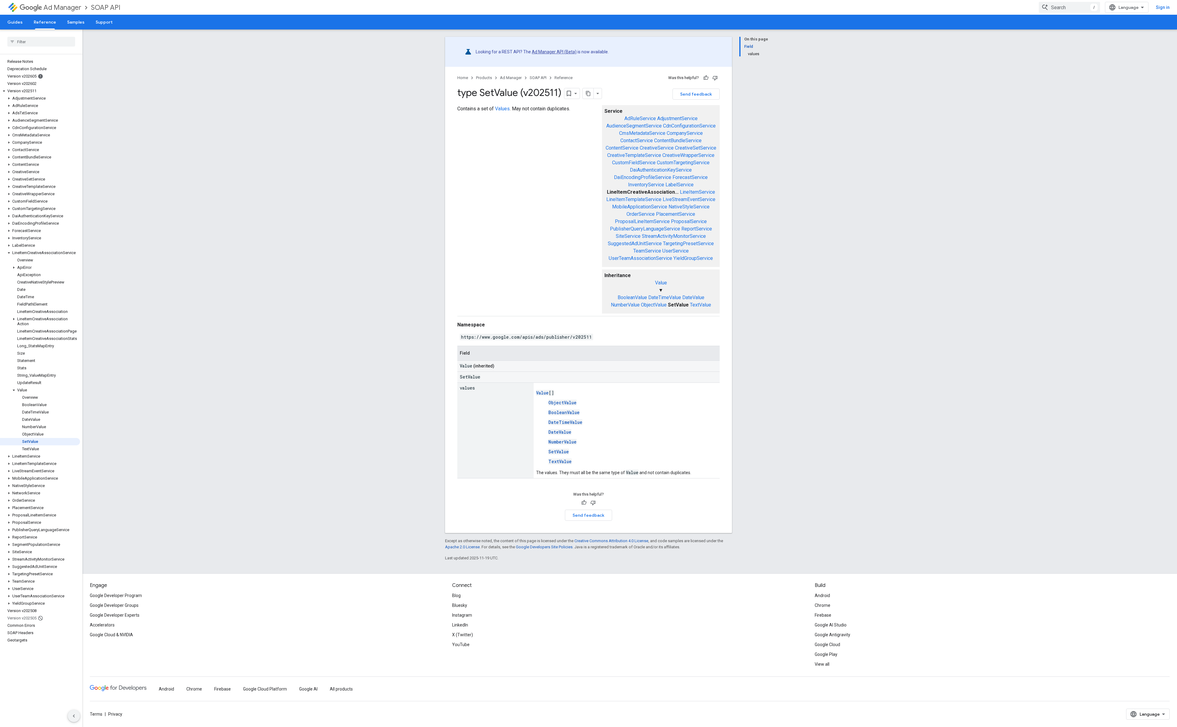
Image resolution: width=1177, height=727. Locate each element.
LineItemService (697, 192)
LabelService (679, 185)
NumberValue (625, 305)
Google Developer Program (116, 595)
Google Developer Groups (114, 605)
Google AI (308, 689)
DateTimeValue (664, 297)
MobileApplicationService (639, 207)
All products (341, 689)
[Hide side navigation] (74, 716)
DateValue (693, 297)
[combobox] (1069, 7)
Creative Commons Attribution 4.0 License (611, 541)
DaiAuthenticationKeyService (661, 170)
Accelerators (102, 624)
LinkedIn (460, 624)
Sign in (1163, 7)
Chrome (822, 605)
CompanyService (685, 133)
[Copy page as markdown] (588, 93)
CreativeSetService (695, 148)
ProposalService (689, 221)
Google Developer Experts (114, 615)
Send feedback (696, 94)
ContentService (622, 148)
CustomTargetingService (683, 163)
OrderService (641, 214)
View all (822, 664)
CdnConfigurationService (689, 126)
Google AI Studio (831, 624)
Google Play (826, 654)
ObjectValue (654, 305)
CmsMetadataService (642, 133)
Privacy (115, 714)
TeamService (647, 251)
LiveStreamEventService (689, 199)
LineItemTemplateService (633, 199)
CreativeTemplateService (634, 155)
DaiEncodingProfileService (642, 177)
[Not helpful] (715, 77)
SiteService (628, 236)
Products (484, 77)
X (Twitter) (462, 634)
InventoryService (646, 185)
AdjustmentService (677, 118)
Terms (96, 714)
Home (462, 77)
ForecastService (690, 177)
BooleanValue (632, 297)
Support (104, 22)
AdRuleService (640, 118)
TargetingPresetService (688, 243)
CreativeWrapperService (688, 155)
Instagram (462, 615)
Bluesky (459, 605)
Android (822, 595)
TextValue (700, 305)
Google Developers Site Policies (544, 547)
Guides (15, 22)
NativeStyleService (689, 207)
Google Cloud (827, 644)
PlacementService (675, 214)
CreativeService (657, 148)
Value (661, 283)
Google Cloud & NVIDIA (111, 634)
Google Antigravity (832, 634)
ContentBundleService (678, 140)
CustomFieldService (634, 163)
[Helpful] (705, 77)
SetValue (558, 452)
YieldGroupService (693, 258)
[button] (40, 91)
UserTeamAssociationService (640, 258)
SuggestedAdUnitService (635, 243)
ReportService (696, 229)
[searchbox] (41, 42)
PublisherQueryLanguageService (645, 229)
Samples (76, 22)
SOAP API (105, 7)
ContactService (636, 140)
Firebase (823, 615)
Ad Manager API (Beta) (554, 51)
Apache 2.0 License (462, 547)
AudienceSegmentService (634, 126)
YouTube (461, 644)
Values (502, 109)
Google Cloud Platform (265, 689)
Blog (456, 595)
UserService (675, 251)
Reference (45, 22)
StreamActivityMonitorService (674, 236)
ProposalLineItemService (642, 221)
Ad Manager (62, 7)
